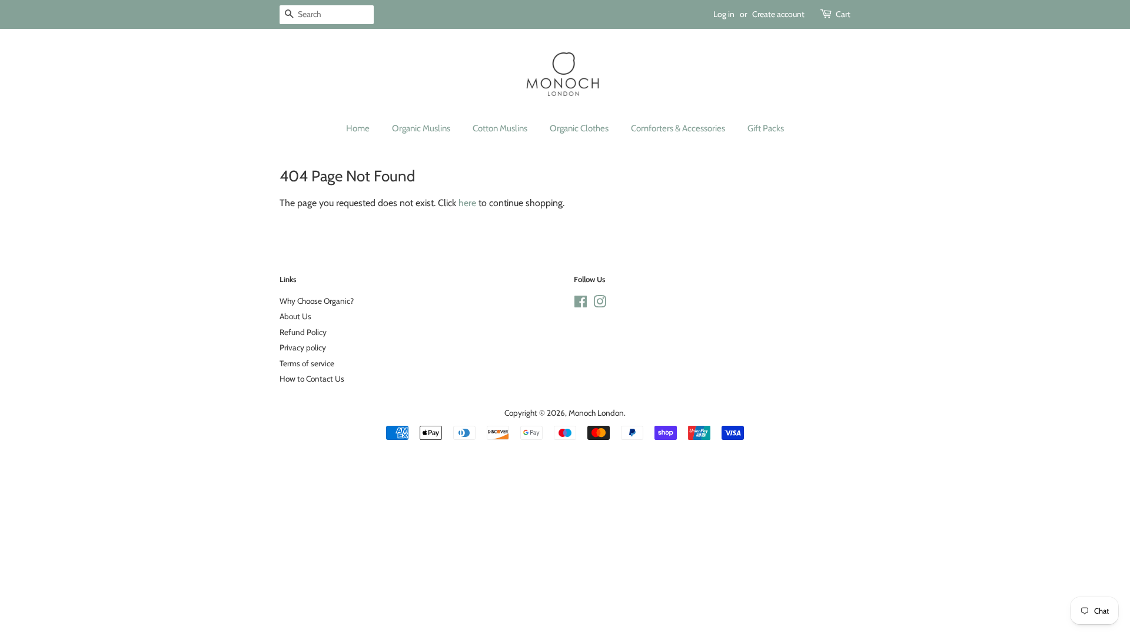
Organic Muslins (421, 128)
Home (358, 128)
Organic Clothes (579, 128)
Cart (843, 14)
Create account (778, 14)
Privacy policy (303, 347)
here (467, 202)
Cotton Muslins (500, 128)
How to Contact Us (312, 378)
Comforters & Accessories (678, 128)
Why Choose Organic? (317, 301)
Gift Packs (765, 128)
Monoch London (596, 413)
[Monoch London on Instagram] (599, 304)
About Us (295, 316)
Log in (723, 14)
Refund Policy (303, 332)
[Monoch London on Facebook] (580, 304)
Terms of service (307, 363)
